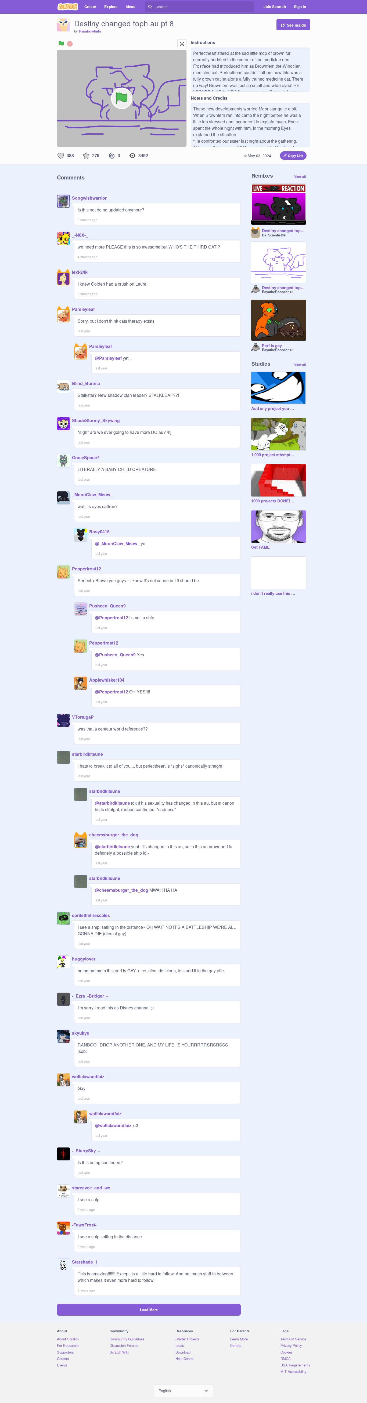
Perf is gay (272, 345)
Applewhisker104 (106, 680)
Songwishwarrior (89, 198)
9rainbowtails (90, 31)
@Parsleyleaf (108, 358)
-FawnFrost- (84, 1225)
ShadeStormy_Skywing (96, 420)
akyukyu (80, 1033)
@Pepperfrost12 (111, 617)
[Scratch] (68, 6)
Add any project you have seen (273, 408)
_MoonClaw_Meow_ (92, 494)
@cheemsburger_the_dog (121, 890)
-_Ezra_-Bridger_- (90, 996)
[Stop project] (70, 43)
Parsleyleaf (83, 309)
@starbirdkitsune (112, 803)
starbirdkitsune (87, 754)
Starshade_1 (85, 1262)
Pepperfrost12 (86, 569)
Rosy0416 (99, 531)
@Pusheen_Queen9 (115, 655)
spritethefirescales (91, 915)
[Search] (150, 6)
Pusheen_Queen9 (107, 606)
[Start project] (61, 43)
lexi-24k (80, 272)
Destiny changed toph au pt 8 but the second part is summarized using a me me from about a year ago (284, 230)
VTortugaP (83, 717)
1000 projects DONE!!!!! (273, 501)
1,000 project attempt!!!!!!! (273, 454)
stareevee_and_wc (91, 1188)
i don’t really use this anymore (273, 593)
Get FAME (260, 547)
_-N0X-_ (80, 235)
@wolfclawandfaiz (113, 1125)
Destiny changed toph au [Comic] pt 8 (284, 287)
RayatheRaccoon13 (277, 291)
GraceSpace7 (85, 457)
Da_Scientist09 (274, 235)
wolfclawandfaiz (88, 1076)
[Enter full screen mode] (181, 43)
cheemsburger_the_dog (113, 835)
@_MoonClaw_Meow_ (117, 543)
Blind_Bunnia (86, 383)
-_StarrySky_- (86, 1150)
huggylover (83, 959)
